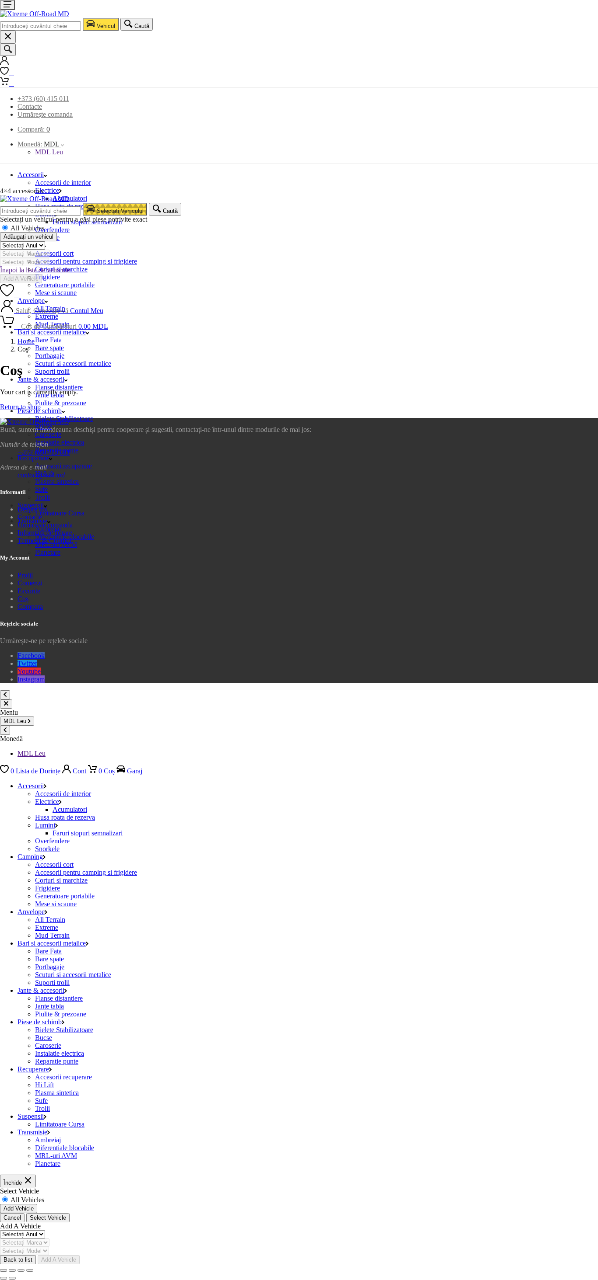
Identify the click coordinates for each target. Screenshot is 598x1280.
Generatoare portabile (65, 285)
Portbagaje (49, 355)
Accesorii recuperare (63, 466)
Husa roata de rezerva (65, 817)
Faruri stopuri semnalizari (88, 833)
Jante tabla (49, 1006)
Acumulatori (70, 198)
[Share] (12, 1270)
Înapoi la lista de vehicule (35, 270)
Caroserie (48, 434)
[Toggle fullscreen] (21, 1270)
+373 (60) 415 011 (43, 98)
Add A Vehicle (21, 278)
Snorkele (47, 848)
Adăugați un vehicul (28, 236)
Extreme (46, 927)
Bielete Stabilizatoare (64, 1029)
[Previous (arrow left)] (3, 1278)
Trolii (42, 497)
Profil (25, 575)
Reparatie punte (56, 1061)
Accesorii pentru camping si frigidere (86, 261)
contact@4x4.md (41, 475)
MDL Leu (49, 152)
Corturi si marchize (61, 880)
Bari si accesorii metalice (52, 332)
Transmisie (32, 1132)
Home (26, 341)
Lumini (45, 825)
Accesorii (31, 174)
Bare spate (49, 347)
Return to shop (20, 406)
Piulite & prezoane (60, 403)
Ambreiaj (48, 1140)
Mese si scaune (56, 292)
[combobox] (40, 26)
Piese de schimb (40, 410)
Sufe (41, 489)
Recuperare (33, 458)
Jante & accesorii (41, 379)
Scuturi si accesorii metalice (73, 363)
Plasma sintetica (57, 481)
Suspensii (31, 1116)
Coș (23, 598)
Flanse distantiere (59, 387)
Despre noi (33, 509)
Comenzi (30, 583)
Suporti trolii (52, 371)
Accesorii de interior (63, 182)
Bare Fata (48, 340)
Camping (30, 856)
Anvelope (31, 911)
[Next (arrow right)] (12, 1278)
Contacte (30, 106)
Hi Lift (44, 1085)
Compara (30, 606)
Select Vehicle (48, 1217)
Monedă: (38, 144)
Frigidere (47, 277)
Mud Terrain (52, 935)
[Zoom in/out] (29, 1270)
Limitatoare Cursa (59, 513)
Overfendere (52, 229)
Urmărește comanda (45, 114)
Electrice (47, 190)
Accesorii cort (54, 253)
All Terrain (50, 919)
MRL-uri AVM (56, 1155)
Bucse (43, 1037)
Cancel (12, 1217)
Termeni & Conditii (44, 540)
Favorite (29, 591)
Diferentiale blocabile (64, 1147)
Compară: (34, 129)
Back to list (18, 1259)
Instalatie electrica (59, 442)
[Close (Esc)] (3, 1270)
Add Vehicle (19, 1208)
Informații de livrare (45, 532)
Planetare (47, 552)
